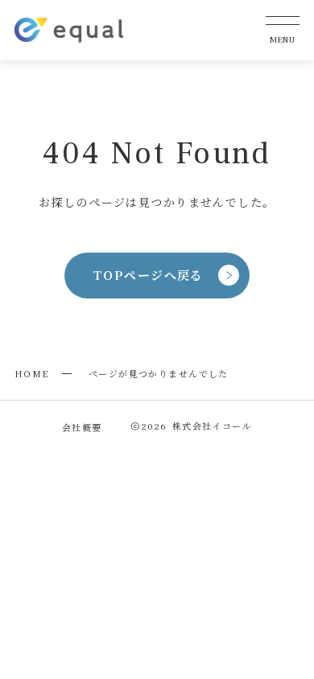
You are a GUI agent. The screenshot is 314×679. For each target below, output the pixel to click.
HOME (32, 373)
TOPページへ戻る (148, 274)
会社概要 (82, 427)
